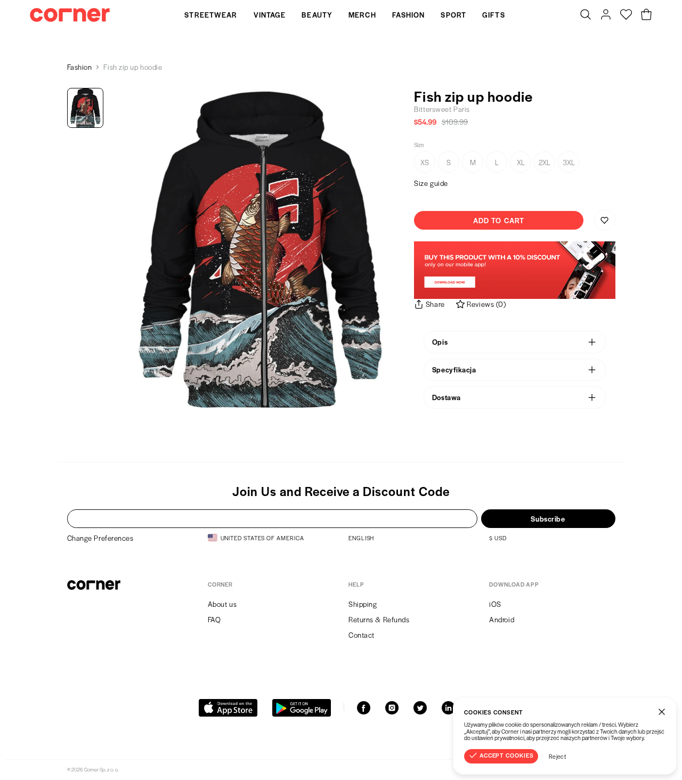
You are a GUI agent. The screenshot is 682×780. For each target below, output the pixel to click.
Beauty (317, 15)
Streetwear (210, 15)
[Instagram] (392, 707)
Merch (362, 15)
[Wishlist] (626, 15)
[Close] (661, 711)
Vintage (270, 15)
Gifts (493, 15)
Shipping (362, 604)
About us (222, 604)
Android (501, 619)
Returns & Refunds (379, 619)
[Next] (387, 249)
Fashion (408, 15)
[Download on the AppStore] (228, 708)
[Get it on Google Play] (301, 708)
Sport (453, 15)
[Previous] (132, 249)
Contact (361, 635)
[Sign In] (605, 15)
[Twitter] (420, 707)
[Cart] (646, 15)
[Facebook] (363, 707)
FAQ (214, 619)
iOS (495, 604)
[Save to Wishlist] (604, 220)
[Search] (585, 15)
